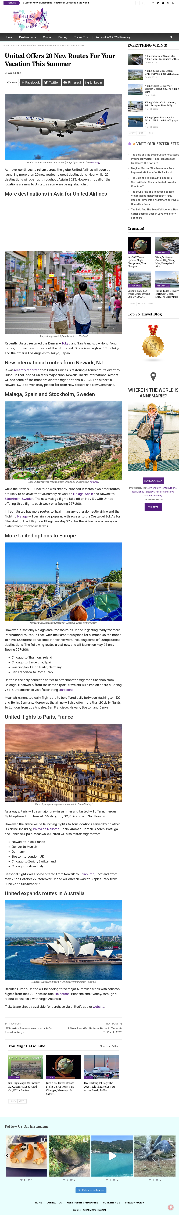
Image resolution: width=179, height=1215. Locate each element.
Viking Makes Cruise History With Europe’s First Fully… (160, 104)
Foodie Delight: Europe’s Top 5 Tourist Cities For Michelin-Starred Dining (60, 2)
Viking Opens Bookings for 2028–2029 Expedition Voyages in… (161, 120)
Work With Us (111, 1202)
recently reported (27, 370)
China (154, 495)
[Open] (26, 1156)
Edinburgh (87, 874)
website (98, 1007)
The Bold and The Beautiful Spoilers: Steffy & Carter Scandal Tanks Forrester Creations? (153, 182)
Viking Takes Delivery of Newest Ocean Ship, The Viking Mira (162, 88)
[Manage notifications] (171, 1207)
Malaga (22, 516)
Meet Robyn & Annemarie (82, 1202)
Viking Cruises (163, 252)
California (14, 1078)
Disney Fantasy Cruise (149, 491)
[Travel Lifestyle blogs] (153, 344)
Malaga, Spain (83, 494)
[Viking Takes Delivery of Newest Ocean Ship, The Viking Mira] (135, 89)
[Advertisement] (135, 20)
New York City (153, 488)
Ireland (165, 491)
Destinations (27, 37)
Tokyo (66, 343)
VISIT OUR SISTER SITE (157, 143)
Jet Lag (88, 1078)
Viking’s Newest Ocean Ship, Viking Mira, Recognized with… (162, 57)
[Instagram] (43, 1172)
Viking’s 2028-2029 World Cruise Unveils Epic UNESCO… (162, 72)
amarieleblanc (26, 1138)
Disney (62, 37)
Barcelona (66, 690)
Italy (159, 495)
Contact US (54, 1202)
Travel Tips (81, 37)
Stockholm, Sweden (19, 499)
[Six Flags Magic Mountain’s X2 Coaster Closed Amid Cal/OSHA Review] (25, 1067)
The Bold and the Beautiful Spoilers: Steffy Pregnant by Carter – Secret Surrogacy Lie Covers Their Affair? (155, 158)
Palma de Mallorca (46, 829)
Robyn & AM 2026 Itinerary (113, 37)
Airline (50, 1078)
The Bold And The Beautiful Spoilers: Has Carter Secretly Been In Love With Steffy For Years (154, 213)
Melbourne (62, 994)
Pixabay (95, 162)
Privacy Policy (134, 1202)
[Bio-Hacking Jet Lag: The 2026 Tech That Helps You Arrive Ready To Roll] (101, 1067)
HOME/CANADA (153, 480)
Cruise (47, 37)
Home (8, 37)
